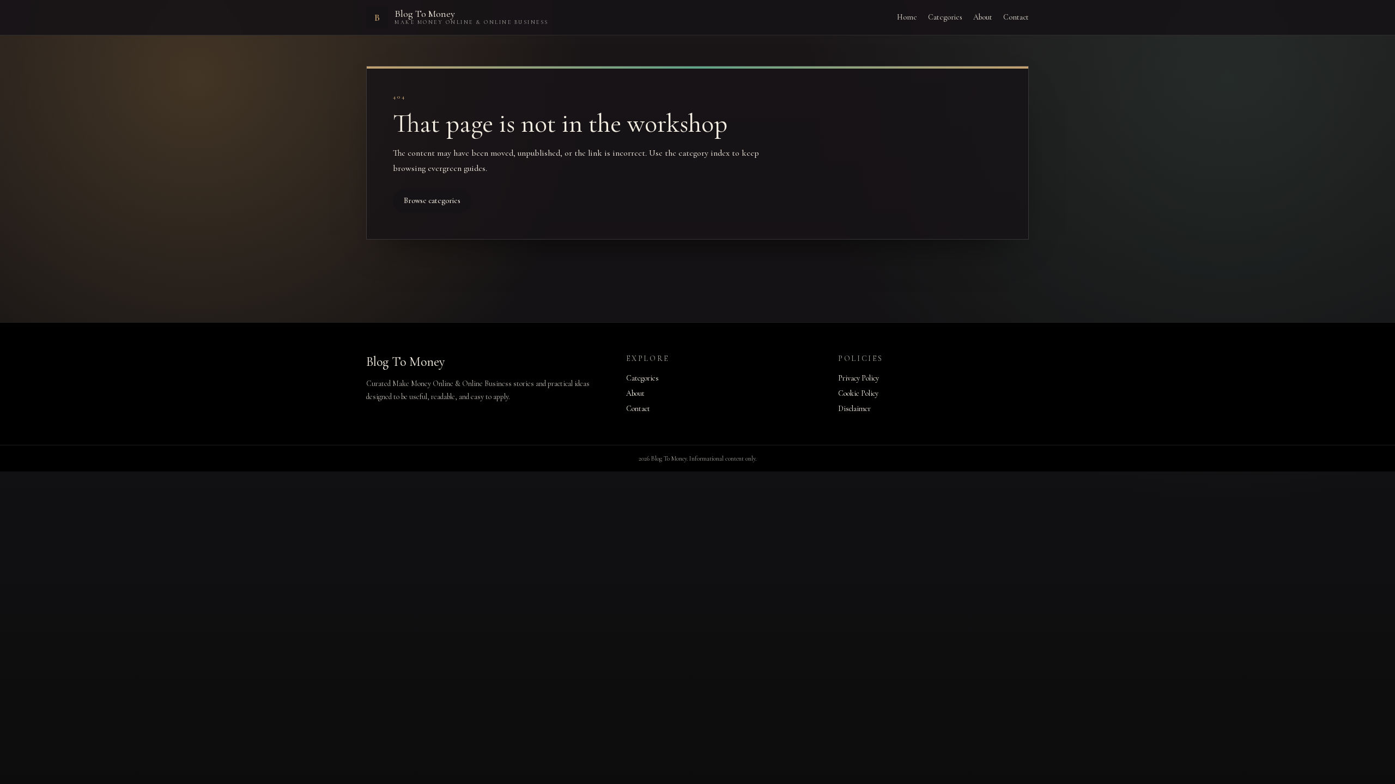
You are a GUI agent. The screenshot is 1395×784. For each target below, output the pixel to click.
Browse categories (432, 200)
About (982, 17)
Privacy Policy (858, 378)
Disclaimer (854, 408)
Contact (1016, 17)
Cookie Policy (858, 393)
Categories (945, 17)
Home (907, 17)
